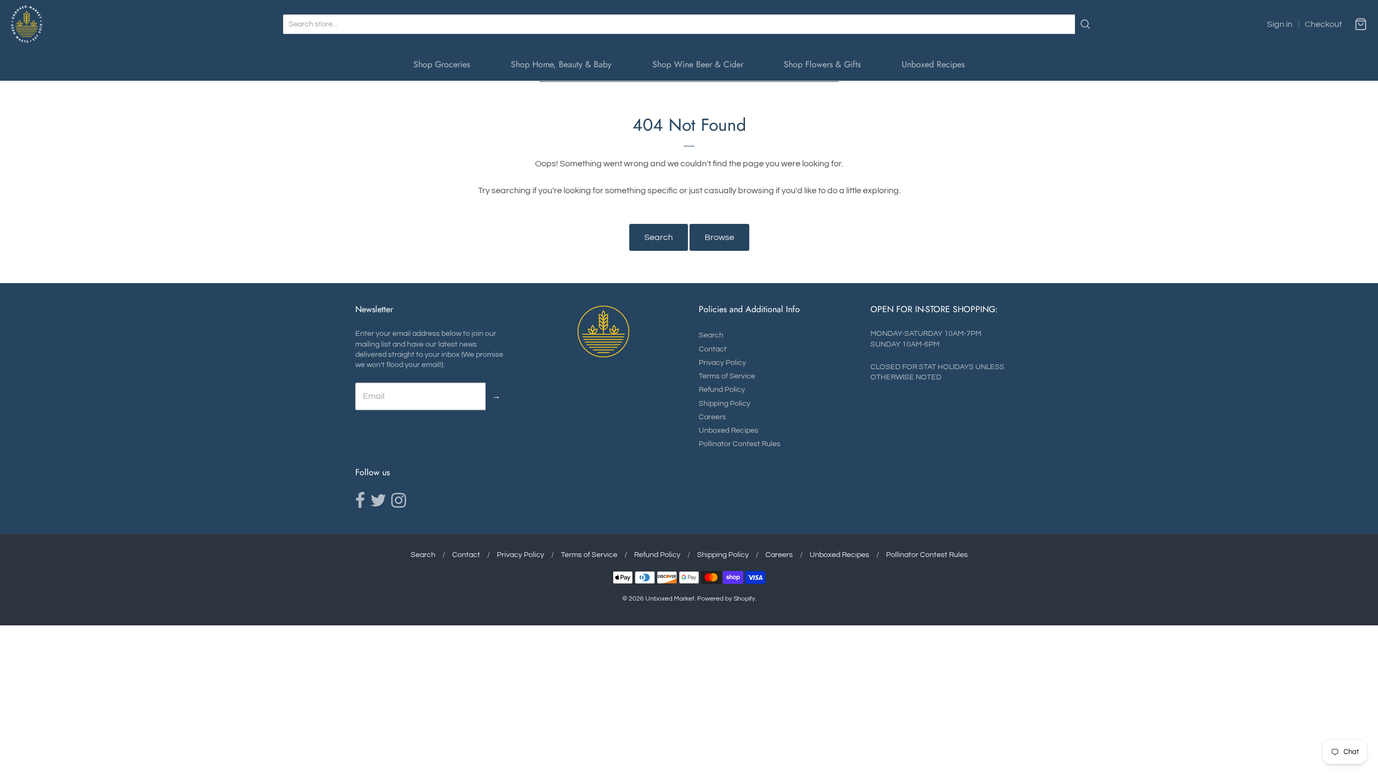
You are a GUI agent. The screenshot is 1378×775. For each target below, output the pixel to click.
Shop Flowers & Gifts (822, 64)
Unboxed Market (669, 598)
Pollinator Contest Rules (740, 444)
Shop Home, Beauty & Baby (561, 64)
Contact (713, 349)
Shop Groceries (441, 64)
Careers (712, 417)
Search (658, 237)
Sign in (1279, 24)
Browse (719, 237)
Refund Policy (722, 389)
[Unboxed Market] (27, 24)
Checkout (1323, 24)
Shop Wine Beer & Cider (697, 64)
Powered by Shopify (726, 598)
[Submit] (1085, 24)
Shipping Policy (724, 403)
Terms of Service (727, 376)
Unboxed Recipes (933, 64)
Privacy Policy (722, 363)
